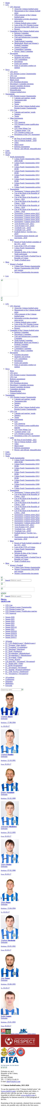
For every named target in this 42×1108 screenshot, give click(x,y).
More (12, 240)
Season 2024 (9, 621)
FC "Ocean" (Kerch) (12, 659)
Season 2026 (9, 617)
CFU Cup (13, 76)
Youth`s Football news (22, 260)
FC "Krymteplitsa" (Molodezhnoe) (17, 653)
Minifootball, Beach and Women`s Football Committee (26, 44)
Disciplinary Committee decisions (22, 84)
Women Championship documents (26, 272)
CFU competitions (20, 59)
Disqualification (15, 90)
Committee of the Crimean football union (24, 31)
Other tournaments (16, 118)
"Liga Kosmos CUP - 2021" (24, 224)
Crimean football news (18, 92)
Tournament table (20, 100)
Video (16, 143)
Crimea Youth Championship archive (27, 187)
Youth (7, 155)
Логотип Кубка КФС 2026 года (26, 27)
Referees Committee (21, 33)
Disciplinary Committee (22, 35)
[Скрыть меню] (2, 593)
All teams (8, 641)
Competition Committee (22, 49)
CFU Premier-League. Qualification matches (21, 611)
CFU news (14, 72)
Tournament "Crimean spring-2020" (27, 217)
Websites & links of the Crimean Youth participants (25, 253)
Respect (17, 29)
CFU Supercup (19, 122)
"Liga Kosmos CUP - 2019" (24, 226)
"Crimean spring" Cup (22, 130)
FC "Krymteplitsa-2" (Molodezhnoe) (18, 655)
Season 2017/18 (11, 635)
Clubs (7, 151)
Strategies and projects (22, 57)
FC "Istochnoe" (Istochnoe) (15, 649)
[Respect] (20, 1046)
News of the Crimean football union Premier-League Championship (27, 107)
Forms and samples (21, 63)
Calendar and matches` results (24, 98)
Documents (14, 53)
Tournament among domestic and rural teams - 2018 (26, 237)
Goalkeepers (9, 679)
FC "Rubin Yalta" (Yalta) (14, 663)
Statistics (17, 102)
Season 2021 (9, 629)
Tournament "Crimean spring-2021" (27, 215)
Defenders (9, 681)
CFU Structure (15, 7)
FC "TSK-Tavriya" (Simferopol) (16, 672)
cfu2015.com (5, 601)
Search (7, 580)
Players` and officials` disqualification (27, 149)
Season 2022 (9, 625)
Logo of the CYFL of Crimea (24, 246)
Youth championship (17, 157)
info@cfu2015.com (13, 1081)
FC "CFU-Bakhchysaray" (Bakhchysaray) (20, 643)
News (7, 70)
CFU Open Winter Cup (22, 128)
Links (12, 136)
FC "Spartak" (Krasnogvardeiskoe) (17, 669)
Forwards (8, 685)
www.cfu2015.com (8, 1091)
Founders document (21, 55)
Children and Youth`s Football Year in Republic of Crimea (27, 257)
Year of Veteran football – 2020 (25, 140)
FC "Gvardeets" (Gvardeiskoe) (16, 647)
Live (16, 120)
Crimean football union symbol (25, 23)
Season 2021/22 (11, 627)
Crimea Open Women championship (27, 266)
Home (7, 3)
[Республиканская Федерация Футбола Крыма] (4, 1056)
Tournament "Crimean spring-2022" (27, 213)
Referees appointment (17, 78)
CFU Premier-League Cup (23, 132)
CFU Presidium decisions (19, 82)
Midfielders (9, 683)
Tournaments (10, 94)
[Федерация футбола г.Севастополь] (11, 1056)
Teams (16, 104)
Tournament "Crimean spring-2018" (27, 222)
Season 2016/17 (11, 637)
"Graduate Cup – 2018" (22, 230)
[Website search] (2, 577)
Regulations (18, 61)
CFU (7, 5)
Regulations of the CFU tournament (27, 134)
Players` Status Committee (23, 51)
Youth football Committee (23, 41)
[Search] (22, 690)
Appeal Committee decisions (20, 86)
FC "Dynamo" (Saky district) (15, 645)
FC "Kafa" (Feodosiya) (13, 651)
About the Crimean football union (26, 9)
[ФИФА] (10, 1065)
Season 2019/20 (11, 631)
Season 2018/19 (11, 633)
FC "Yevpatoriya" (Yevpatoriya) (16, 674)
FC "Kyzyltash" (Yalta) (13, 657)
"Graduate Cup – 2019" (22, 228)
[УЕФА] (20, 1056)
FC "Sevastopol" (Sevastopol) (16, 667)
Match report (14, 80)
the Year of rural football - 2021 (25, 138)
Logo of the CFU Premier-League (26, 25)
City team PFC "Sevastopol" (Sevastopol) (20, 661)
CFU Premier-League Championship (23, 74)
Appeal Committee (21, 47)
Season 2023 (9, 623)
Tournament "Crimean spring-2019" (27, 219)
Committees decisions (17, 88)
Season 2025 (9, 619)
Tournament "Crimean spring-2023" (27, 191)
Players (8, 153)
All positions (9, 677)
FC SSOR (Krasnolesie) (14, 665)
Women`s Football (16, 264)
